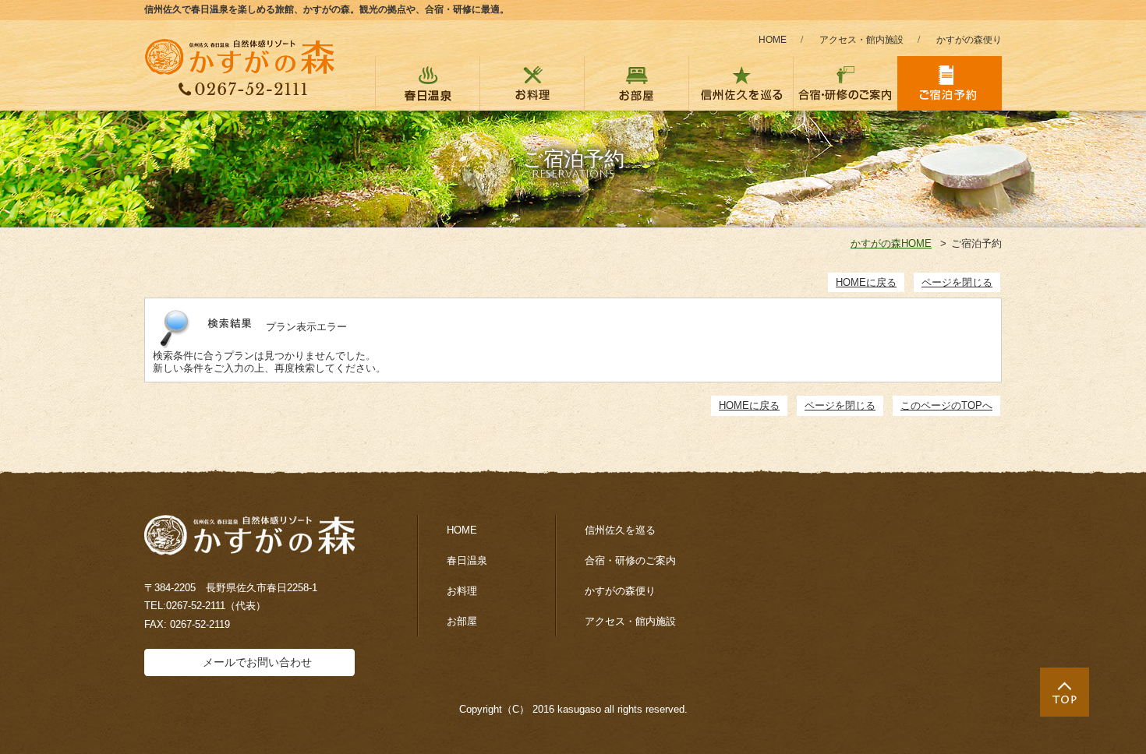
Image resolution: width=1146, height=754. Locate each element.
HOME (773, 39)
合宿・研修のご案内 (630, 560)
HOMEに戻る (866, 282)
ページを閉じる (956, 282)
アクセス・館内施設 (861, 39)
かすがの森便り (969, 39)
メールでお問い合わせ (257, 662)
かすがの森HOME (891, 243)
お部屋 (462, 621)
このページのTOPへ (946, 405)
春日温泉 (467, 560)
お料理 (462, 591)
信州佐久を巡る (620, 530)
